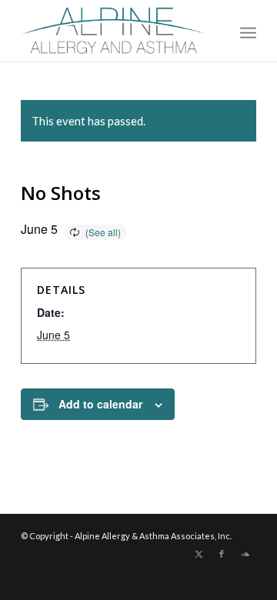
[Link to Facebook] (221, 553)
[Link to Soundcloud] (244, 553)
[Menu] (248, 30)
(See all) (103, 231)
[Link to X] (198, 553)
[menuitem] (248, 30)
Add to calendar (100, 404)
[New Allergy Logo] (115, 31)
